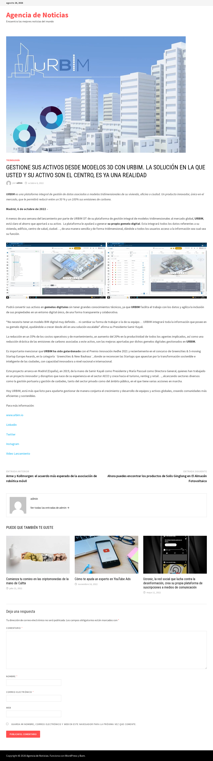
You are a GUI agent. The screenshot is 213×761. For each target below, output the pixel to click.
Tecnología (13, 160)
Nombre (12, 676)
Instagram (12, 444)
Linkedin (11, 425)
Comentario (14, 627)
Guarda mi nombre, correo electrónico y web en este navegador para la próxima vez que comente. (73, 724)
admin (19, 183)
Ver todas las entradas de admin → (49, 507)
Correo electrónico (20, 691)
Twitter (10, 434)
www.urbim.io (14, 415)
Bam (82, 755)
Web (8, 707)
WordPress (71, 755)
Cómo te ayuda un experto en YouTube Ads (103, 579)
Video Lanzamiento (18, 453)
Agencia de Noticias (37, 14)
